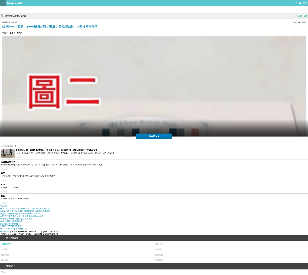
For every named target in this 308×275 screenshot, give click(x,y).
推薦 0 (19, 33)
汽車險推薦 (15, 216)
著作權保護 (5, 231)
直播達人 (12, 219)
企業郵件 (18, 221)
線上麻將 (24, 216)
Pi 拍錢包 (25, 214)
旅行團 (7, 216)
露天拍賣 (36, 209)
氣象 (7, 211)
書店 (30, 209)
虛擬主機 (10, 221)
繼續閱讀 (153, 136)
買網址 (3, 221)
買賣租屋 (4, 214)
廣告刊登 (28, 211)
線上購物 (16, 209)
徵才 (26, 229)
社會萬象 (5, 260)
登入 (2, 206)
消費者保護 (5, 226)
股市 (11, 211)
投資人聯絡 (18, 229)
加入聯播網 (37, 211)
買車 (2, 216)
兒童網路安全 (16, 226)
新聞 (2, 211)
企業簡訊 (28, 219)
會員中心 (45, 216)
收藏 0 (12, 33)
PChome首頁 (5, 209)
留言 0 (4, 33)
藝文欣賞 (5, 255)
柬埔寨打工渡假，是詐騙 (15, 16)
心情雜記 (5, 249)
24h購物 (23, 209)
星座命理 (37, 216)
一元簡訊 (4, 219)
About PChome (6, 229)
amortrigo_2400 (300, 22)
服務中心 (37, 214)
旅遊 (31, 214)
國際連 (17, 214)
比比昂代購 (45, 209)
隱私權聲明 (13, 224)
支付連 (11, 214)
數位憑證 (20, 219)
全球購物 (46, 211)
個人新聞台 (19, 211)
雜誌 (31, 216)
